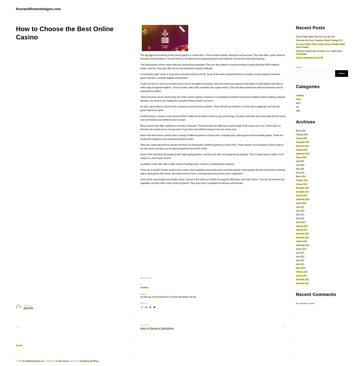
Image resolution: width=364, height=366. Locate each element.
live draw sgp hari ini (160, 297)
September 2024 (302, 153)
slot (297, 107)
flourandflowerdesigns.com (33, 361)
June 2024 (300, 165)
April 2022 (300, 264)
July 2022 (300, 253)
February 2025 (302, 134)
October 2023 (301, 195)
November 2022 (302, 237)
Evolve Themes (62, 361)
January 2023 (301, 230)
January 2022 (301, 275)
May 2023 (300, 214)
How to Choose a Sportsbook (157, 328)
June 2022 (300, 256)
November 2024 (302, 146)
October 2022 (301, 241)
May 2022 (300, 260)
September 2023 (302, 199)
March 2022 (301, 268)
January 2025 (301, 138)
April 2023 (300, 218)
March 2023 (301, 222)
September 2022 (302, 245)
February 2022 (302, 272)
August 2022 (301, 249)
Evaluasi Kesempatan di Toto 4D (309, 58)
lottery (298, 99)
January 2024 (301, 184)
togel (298, 110)
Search (299, 67)
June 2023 (300, 211)
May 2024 (300, 169)
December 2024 (302, 142)
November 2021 (302, 283)
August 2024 (301, 157)
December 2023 (302, 188)
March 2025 (301, 131)
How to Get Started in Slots (115, 328)
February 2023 (302, 226)
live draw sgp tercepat (179, 297)
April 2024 (300, 173)
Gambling (144, 287)
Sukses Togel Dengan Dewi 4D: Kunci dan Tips (315, 36)
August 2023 (301, 203)
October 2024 (301, 150)
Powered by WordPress (89, 361)
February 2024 (302, 180)
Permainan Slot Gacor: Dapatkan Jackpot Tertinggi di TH (319, 40)
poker (298, 103)
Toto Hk (19, 345)
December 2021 (302, 279)
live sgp (149, 55)
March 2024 (301, 176)
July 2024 (300, 161)
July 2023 (300, 207)
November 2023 (302, 192)
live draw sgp (145, 297)
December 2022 (302, 233)
